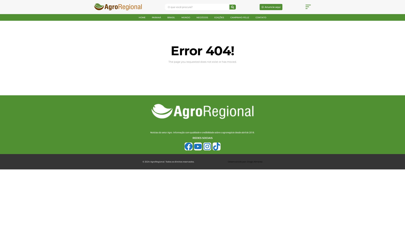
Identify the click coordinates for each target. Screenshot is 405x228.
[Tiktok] (217, 146)
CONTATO (260, 17)
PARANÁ (156, 17)
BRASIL (171, 17)
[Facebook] (189, 146)
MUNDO (185, 17)
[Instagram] (207, 146)
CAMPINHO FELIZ (239, 17)
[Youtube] (198, 146)
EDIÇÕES (219, 17)
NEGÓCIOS (202, 17)
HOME (142, 17)
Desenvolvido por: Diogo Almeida (245, 161)
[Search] (232, 7)
